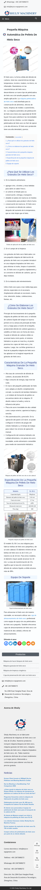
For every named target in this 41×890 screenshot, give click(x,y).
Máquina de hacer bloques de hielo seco (17, 661)
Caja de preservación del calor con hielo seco (19, 675)
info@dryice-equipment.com (17, 7)
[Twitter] (11, 643)
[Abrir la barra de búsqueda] (36, 18)
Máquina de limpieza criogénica (14, 670)
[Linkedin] (15, 643)
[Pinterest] (20, 643)
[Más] (33, 643)
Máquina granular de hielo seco (14, 666)
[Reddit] (28, 643)
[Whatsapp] (24, 643)
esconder (18, 137)
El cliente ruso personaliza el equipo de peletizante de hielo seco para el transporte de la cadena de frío (20, 810)
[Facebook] (6, 643)
